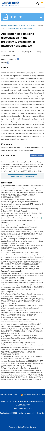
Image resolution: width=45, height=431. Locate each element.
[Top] (41, 218)
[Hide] (41, 222)
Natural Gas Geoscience (9, 26)
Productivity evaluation (9, 150)
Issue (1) (33, 26)
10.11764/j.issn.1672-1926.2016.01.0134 (18, 28)
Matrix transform (27, 150)
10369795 (13, 413)
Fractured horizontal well (10, 148)
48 (22, 417)
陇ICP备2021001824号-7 (9, 394)
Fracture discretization (32, 148)
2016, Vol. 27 (23, 26)
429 (33, 413)
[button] (37, 3)
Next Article (30, 176)
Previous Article (16, 176)
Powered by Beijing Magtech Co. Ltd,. (22, 427)
